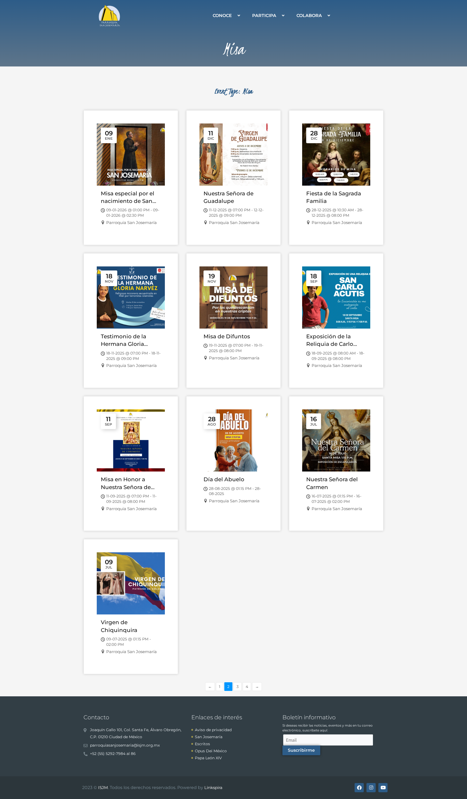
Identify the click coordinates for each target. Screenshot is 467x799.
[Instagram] (371, 787)
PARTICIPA (264, 15)
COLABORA (309, 15)
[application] (234, 15)
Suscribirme (301, 750)
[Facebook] (359, 787)
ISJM (103, 787)
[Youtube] (383, 787)
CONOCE (222, 15)
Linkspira (213, 787)
